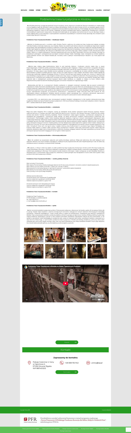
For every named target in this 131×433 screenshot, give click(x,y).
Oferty (45, 10)
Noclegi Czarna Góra (65, 431)
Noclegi (24, 10)
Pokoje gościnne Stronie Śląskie (30, 428)
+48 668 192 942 (72, 363)
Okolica (91, 10)
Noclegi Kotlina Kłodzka (102, 428)
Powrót (66, 342)
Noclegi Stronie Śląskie (87, 428)
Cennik (31, 10)
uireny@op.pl (96, 363)
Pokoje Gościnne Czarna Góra (70, 428)
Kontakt (106, 10)
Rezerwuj (82, 10)
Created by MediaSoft (106, 410)
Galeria (99, 10)
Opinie (38, 10)
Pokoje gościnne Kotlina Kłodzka (50, 428)
